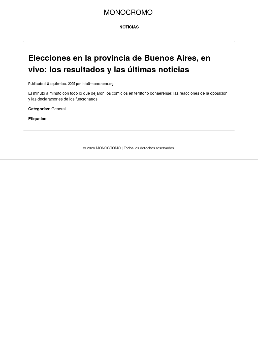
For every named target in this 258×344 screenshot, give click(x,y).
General (58, 109)
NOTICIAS (129, 27)
